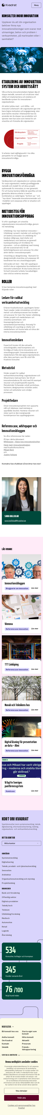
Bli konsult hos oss (10, 1031)
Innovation (6, 870)
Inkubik (5, 1047)
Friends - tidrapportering (29, 1048)
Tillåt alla (21, 1098)
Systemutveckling (10, 858)
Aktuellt (25, 1040)
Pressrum (26, 1044)
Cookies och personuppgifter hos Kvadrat (21, 1106)
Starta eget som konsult (29, 1032)
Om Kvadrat (7, 1040)
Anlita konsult (8, 1037)
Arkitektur (6, 875)
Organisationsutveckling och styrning (18, 879)
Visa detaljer (21, 1091)
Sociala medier (9, 1055)
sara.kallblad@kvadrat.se (15, 521)
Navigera (6, 1026)
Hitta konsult (28, 1037)
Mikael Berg (9, 450)
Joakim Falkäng (10, 455)
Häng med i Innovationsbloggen (17, 445)
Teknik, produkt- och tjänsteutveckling (19, 866)
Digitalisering (8, 862)
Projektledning (8, 883)
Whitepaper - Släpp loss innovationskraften (22, 442)
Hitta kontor (9, 843)
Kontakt (5, 1044)
